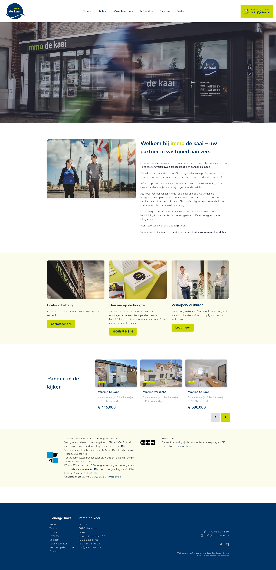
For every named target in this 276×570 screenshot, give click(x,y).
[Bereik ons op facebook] (222, 544)
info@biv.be (114, 477)
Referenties (146, 11)
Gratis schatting (60, 305)
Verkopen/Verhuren (187, 305)
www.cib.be (184, 446)
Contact (181, 11)
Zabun (218, 553)
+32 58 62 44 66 (89, 540)
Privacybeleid (223, 556)
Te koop (87, 11)
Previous (215, 417)
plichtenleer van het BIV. (84, 469)
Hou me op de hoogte (127, 305)
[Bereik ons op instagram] (227, 544)
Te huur (103, 11)
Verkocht (54, 540)
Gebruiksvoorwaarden (207, 556)
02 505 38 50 (98, 477)
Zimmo (226, 553)
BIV (123, 446)
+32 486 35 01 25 (89, 543)
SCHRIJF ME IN (123, 331)
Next (225, 417)
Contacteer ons (61, 324)
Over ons (165, 11)
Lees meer (182, 327)
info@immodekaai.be (90, 547)
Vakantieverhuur (123, 11)
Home (53, 524)
